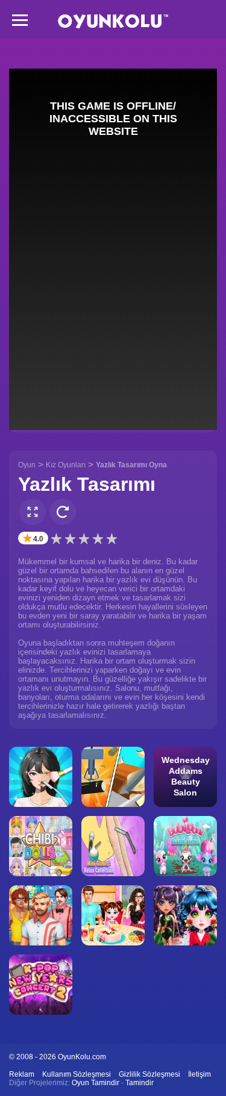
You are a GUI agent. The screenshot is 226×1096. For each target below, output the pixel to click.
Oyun (27, 465)
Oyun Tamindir (95, 1083)
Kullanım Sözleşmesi (76, 1074)
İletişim (199, 1074)
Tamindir (139, 1083)
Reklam (21, 1074)
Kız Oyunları (66, 465)
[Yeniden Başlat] (62, 512)
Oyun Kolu (113, 21)
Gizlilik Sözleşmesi (149, 1074)
